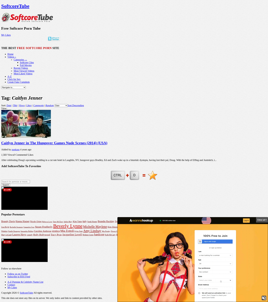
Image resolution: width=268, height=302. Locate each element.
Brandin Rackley (106, 221)
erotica (56, 230)
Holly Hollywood (41, 234)
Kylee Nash (78, 231)
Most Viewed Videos (24, 71)
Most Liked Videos (23, 73)
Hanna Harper (22, 221)
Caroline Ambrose (42, 231)
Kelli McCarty (110, 235)
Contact (11, 284)
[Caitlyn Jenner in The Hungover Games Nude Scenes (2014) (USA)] (26, 137)
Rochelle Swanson (16, 227)
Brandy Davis (8, 221)
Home (10, 54)
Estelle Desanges (14, 231)
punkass (16, 149)
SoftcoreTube (15, 6)
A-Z (9, 76)
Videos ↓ (11, 57)
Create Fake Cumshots (18, 82)
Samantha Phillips (27, 231)
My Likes (6, 35)
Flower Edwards (117, 231)
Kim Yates (77, 221)
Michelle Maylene (95, 226)
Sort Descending (76, 105)
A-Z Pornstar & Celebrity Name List (25, 282)
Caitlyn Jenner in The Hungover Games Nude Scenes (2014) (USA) (54, 143)
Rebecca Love (47, 222)
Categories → (20, 59)
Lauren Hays (19, 234)
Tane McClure (58, 222)
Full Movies (26, 65)
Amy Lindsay (92, 230)
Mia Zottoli (67, 230)
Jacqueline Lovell (72, 234)
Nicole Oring (36, 221)
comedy (30, 235)
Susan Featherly (44, 226)
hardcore (99, 234)
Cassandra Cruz (28, 227)
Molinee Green (88, 235)
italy (85, 221)
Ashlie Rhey (68, 222)
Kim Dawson (113, 227)
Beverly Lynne (68, 226)
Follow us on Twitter (17, 274)
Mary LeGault (6, 235)
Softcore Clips (27, 62)
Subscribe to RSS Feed (18, 276)
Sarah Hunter (92, 222)
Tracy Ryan (56, 234)
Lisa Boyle (5, 227)
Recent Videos (21, 68)
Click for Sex (13, 79)
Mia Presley (106, 231)
